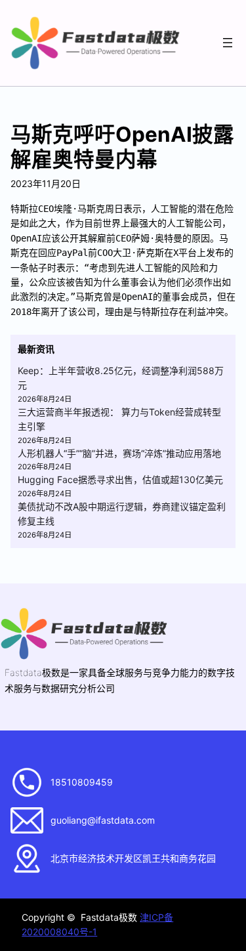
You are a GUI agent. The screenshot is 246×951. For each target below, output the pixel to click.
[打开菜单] (228, 43)
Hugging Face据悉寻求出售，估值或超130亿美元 (120, 479)
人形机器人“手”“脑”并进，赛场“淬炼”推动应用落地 (119, 453)
